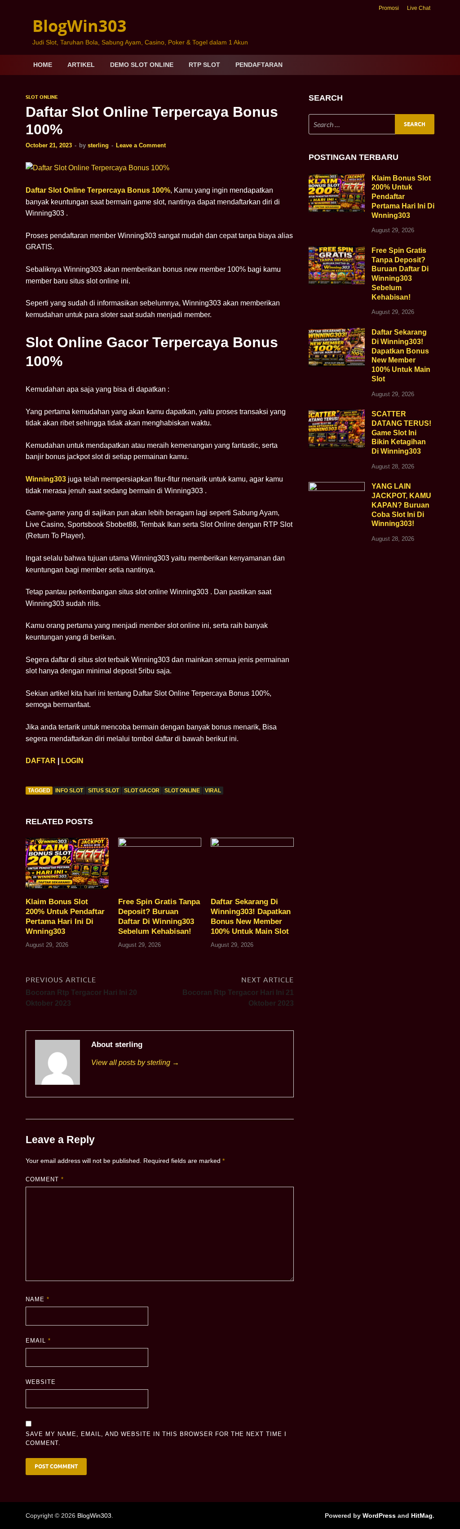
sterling (98, 145)
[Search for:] (371, 124)
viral (213, 790)
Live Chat (418, 8)
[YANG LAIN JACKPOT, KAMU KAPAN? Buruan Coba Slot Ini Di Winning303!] (337, 487)
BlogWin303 (79, 26)
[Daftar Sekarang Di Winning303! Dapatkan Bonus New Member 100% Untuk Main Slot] (252, 867)
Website (41, 1382)
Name (37, 1299)
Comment (45, 1179)
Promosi (389, 8)
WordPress (379, 1515)
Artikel (81, 64)
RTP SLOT (204, 64)
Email (38, 1340)
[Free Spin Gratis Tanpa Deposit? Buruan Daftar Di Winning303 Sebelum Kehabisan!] (159, 867)
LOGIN (72, 760)
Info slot (69, 790)
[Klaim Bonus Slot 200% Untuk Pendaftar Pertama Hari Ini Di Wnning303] (67, 867)
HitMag (422, 1515)
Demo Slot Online (141, 64)
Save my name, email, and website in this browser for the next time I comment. (156, 1438)
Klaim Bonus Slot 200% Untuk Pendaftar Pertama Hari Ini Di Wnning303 (403, 196)
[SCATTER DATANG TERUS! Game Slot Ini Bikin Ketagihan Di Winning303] (337, 415)
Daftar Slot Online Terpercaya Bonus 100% (98, 190)
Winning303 (46, 479)
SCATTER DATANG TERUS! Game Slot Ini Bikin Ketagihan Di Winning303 (401, 432)
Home (42, 64)
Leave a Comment (141, 145)
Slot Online (42, 97)
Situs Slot (103, 790)
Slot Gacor (141, 790)
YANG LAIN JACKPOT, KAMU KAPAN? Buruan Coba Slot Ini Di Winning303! (401, 504)
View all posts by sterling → (135, 1062)
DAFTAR (41, 760)
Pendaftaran (259, 64)
